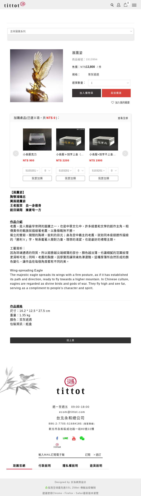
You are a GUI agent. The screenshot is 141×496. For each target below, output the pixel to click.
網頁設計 (81, 482)
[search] (113, 5)
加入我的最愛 (122, 102)
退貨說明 (96, 465)
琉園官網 (19, 465)
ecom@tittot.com (72, 411)
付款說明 (45, 465)
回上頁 (70, 340)
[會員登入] (118, 4)
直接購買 (116, 93)
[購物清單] (125, 4)
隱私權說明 (70, 465)
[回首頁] (15, 4)
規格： (76, 74)
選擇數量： (79, 82)
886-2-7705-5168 (62, 423)
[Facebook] (58, 437)
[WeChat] (82, 437)
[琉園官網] (58, 444)
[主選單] (134, 5)
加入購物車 (86, 93)
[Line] (66, 437)
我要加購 (37, 178)
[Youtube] (74, 437)
